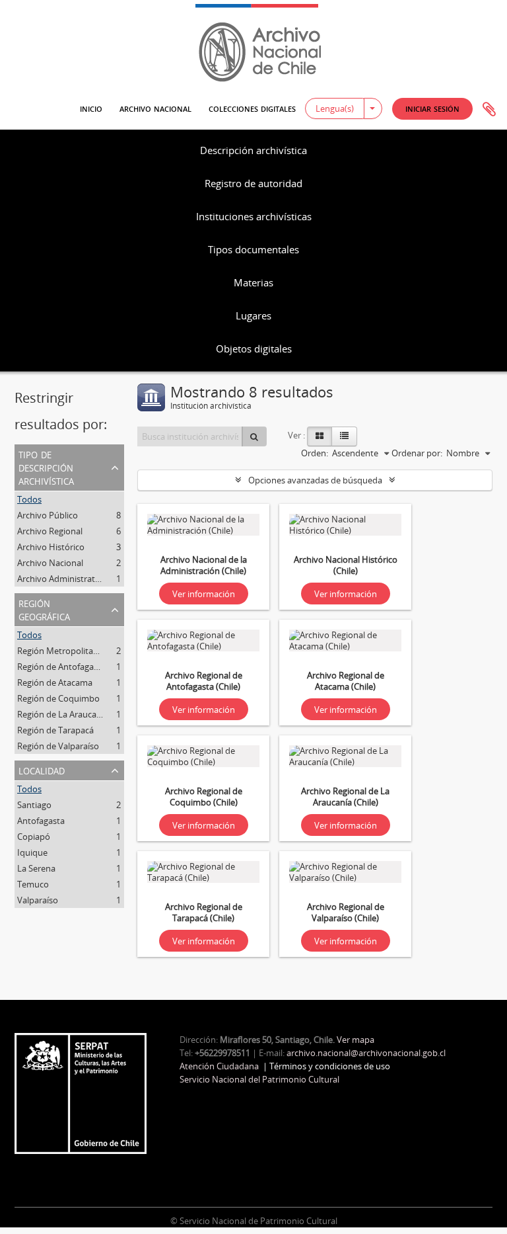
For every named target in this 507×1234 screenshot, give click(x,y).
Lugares (253, 315)
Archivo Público (47, 515)
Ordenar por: (416, 453)
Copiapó (33, 837)
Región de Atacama (54, 682)
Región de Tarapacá (55, 730)
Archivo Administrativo (62, 579)
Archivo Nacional (155, 108)
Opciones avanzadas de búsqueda (315, 480)
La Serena (36, 868)
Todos (29, 499)
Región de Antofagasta (61, 667)
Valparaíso (37, 900)
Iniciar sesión (432, 108)
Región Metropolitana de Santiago (84, 651)
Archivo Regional (50, 531)
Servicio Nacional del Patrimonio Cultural (259, 1079)
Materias (253, 282)
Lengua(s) (335, 108)
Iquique (32, 852)
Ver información (203, 594)
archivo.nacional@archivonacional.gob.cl (366, 1053)
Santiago (34, 805)
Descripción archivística (253, 150)
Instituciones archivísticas (254, 216)
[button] (432, 109)
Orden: (314, 453)
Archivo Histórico (50, 547)
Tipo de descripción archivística (46, 467)
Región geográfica (44, 609)
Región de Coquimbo (58, 698)
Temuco (33, 884)
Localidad (41, 770)
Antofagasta (41, 821)
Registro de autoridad (253, 183)
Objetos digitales (254, 348)
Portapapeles (489, 109)
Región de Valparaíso (58, 746)
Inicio (91, 108)
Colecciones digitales (252, 108)
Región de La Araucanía (62, 714)
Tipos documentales (253, 249)
